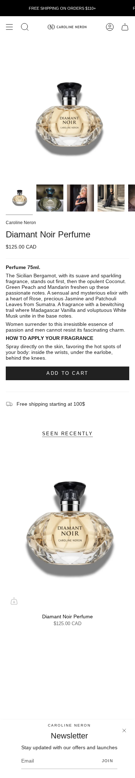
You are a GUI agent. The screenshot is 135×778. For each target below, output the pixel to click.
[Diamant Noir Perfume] (67, 529)
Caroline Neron (21, 222)
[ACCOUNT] (109, 27)
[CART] (125, 27)
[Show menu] (9, 27)
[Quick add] (14, 601)
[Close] (124, 730)
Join (107, 761)
